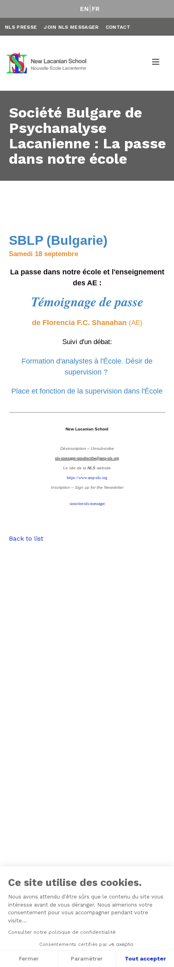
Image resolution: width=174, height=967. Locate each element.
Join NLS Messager (71, 27)
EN (84, 9)
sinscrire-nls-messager (87, 503)
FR (96, 9)
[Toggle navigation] (156, 63)
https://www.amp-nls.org (87, 477)
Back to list (26, 538)
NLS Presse (21, 27)
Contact (118, 27)
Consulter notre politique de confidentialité (62, 932)
